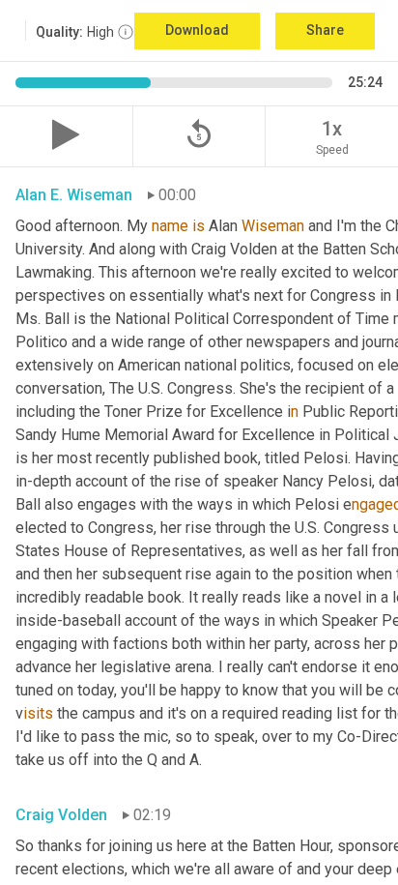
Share (325, 30)
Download (197, 30)
